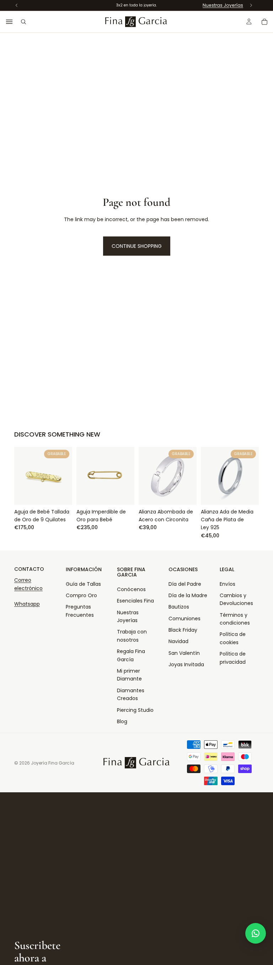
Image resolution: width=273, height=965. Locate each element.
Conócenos (131, 589)
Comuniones (184, 618)
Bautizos (178, 606)
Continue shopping (137, 246)
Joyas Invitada (186, 664)
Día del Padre (184, 584)
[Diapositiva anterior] (208, 476)
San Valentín (184, 653)
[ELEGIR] (123, 493)
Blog (122, 721)
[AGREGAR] (61, 493)
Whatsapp (27, 603)
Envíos (227, 584)
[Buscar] (23, 22)
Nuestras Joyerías (223, 5)
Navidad (178, 641)
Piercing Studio (135, 710)
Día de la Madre (187, 595)
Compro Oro (81, 595)
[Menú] (9, 22)
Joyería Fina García (52, 763)
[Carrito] (264, 22)
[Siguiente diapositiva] (251, 476)
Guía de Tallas (83, 584)
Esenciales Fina (135, 600)
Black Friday (182, 629)
